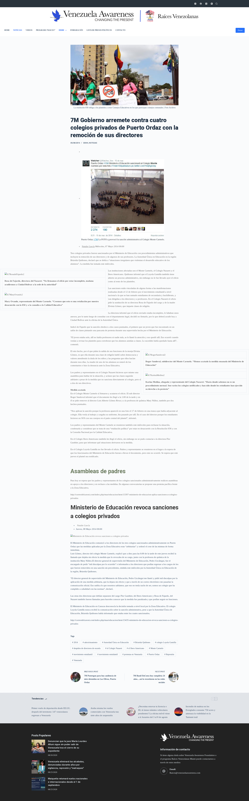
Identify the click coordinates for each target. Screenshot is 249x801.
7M (96, 239)
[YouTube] (212, 4)
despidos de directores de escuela (86, 648)
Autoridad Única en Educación (115, 642)
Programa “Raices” (45, 30)
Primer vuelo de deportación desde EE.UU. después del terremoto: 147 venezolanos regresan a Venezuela (51, 712)
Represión (169, 654)
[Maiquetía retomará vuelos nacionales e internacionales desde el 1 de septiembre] (38, 784)
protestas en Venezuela (132, 654)
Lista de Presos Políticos (99, 30)
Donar (240, 30)
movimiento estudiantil (82, 654)
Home (7, 30)
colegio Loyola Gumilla (165, 642)
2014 (75, 642)
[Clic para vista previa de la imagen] (99, 536)
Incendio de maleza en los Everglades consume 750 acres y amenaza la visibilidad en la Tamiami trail (200, 711)
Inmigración (76, 30)
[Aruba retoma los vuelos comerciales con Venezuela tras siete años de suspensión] (83, 711)
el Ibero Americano (135, 648)
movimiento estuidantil (107, 654)
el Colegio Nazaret (113, 648)
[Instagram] (195, 4)
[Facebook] (201, 4)
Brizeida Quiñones (142, 642)
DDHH (61, 30)
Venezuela (77, 660)
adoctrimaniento (90, 642)
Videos (29, 30)
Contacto (120, 30)
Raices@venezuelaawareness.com (185, 773)
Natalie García (88, 246)
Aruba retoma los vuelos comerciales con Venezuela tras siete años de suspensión (105, 712)
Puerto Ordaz (153, 654)
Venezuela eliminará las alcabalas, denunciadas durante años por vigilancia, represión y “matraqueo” (66, 764)
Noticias (17, 30)
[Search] (216, 4)
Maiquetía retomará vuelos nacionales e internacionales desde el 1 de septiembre (67, 781)
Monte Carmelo (156, 648)
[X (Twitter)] (206, 4)
